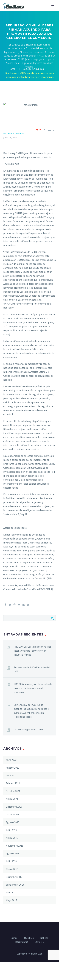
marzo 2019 (12, 837)
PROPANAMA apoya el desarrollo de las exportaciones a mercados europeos (33, 688)
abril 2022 (11, 775)
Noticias (44, 938)
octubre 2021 (13, 791)
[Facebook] (5, 604)
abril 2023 (11, 759)
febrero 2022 (13, 783)
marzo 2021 (12, 798)
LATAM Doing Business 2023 (28, 729)
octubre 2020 (13, 814)
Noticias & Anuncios (14, 133)
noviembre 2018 (14, 845)
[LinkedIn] (23, 604)
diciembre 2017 (14, 876)
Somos (14, 938)
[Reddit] (28, 604)
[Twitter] (10, 604)
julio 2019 (11, 830)
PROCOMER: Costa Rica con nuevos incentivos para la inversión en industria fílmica (32, 650)
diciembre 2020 (14, 806)
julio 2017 (11, 892)
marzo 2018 (12, 869)
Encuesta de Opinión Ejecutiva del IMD (32, 669)
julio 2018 (11, 861)
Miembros (29, 938)
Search (52, 618)
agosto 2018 (12, 853)
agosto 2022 (12, 767)
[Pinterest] (14, 604)
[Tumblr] (19, 604)
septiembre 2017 (15, 884)
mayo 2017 (11, 900)
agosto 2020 (12, 822)
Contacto (39, 942)
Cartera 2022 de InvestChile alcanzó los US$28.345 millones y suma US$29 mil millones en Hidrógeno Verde (31, 710)
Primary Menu (53, 6)
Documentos (21, 942)
